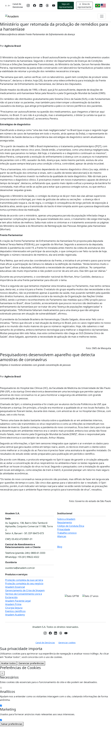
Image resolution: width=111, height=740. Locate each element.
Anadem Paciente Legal (18, 600)
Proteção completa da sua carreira (24, 580)
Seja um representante (66, 5)
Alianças (61, 536)
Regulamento (64, 522)
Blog (59, 546)
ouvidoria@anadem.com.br (20, 567)
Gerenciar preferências (31, 663)
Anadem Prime (13, 604)
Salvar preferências (11, 724)
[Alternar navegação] (102, 16)
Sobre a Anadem (66, 519)
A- (6, 5)
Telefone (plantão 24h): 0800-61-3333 (25, 552)
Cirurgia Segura (13, 607)
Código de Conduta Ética (70, 526)
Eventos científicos (15, 611)
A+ (9, 5)
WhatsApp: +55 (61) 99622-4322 (22, 557)
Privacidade (63, 529)
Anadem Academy (15, 614)
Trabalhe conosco (67, 532)
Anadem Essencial (15, 587)
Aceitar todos (8, 663)
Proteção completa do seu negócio (24, 583)
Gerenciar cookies (67, 642)
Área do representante (84, 5)
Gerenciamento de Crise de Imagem (25, 590)
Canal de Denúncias (18, 5)
